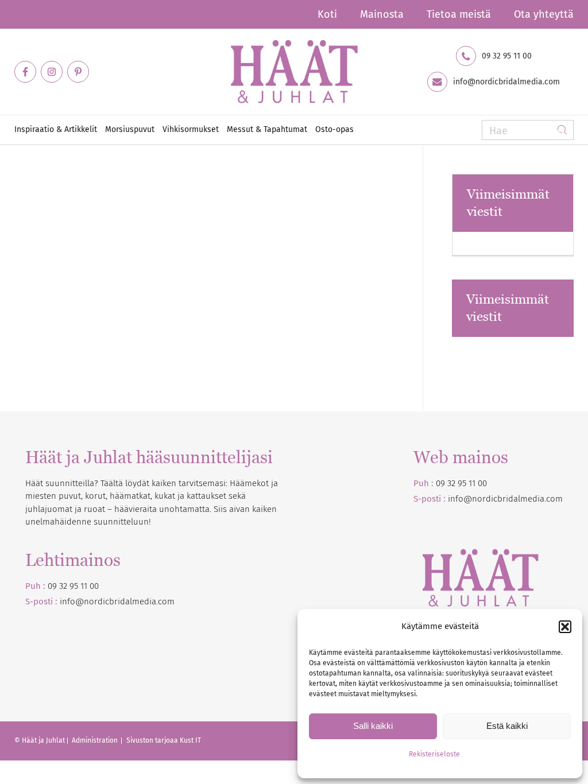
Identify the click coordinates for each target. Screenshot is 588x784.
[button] (565, 626)
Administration (95, 740)
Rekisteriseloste (434, 754)
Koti (327, 14)
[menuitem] (327, 14)
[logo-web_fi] (293, 72)
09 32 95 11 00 (507, 56)
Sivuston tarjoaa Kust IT (163, 740)
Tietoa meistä (459, 14)
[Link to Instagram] (52, 72)
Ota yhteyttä (544, 14)
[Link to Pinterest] (78, 72)
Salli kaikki (373, 726)
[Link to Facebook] (25, 72)
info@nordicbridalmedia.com (506, 82)
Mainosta (382, 14)
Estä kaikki (507, 726)
